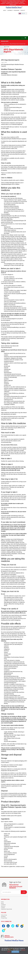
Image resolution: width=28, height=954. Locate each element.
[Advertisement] (14, 25)
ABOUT (4, 10)
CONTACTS (22, 10)
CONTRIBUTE (10, 10)
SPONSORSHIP (16, 10)
